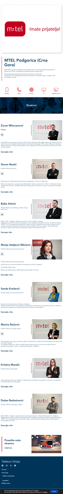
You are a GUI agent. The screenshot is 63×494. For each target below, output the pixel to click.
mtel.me (8, 448)
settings (45, 492)
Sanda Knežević (10, 289)
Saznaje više (6, 232)
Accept (54, 491)
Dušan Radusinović (12, 400)
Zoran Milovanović (12, 125)
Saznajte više (7, 152)
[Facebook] (15, 465)
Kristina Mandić (10, 365)
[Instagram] (7, 465)
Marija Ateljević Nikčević (15, 245)
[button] (57, 3)
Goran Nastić (9, 164)
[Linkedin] (2, 465)
